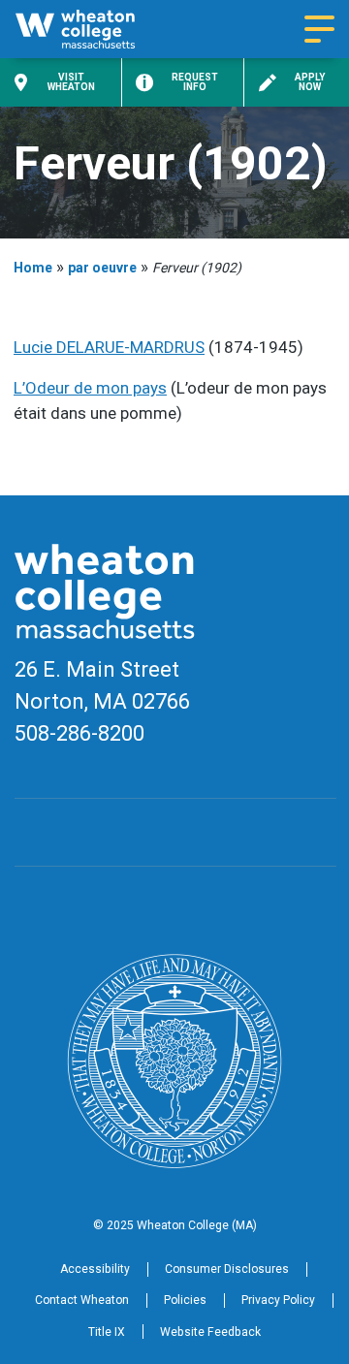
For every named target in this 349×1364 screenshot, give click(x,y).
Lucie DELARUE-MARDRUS (109, 347)
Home (33, 267)
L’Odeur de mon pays (90, 387)
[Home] (92, 29)
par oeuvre (102, 267)
